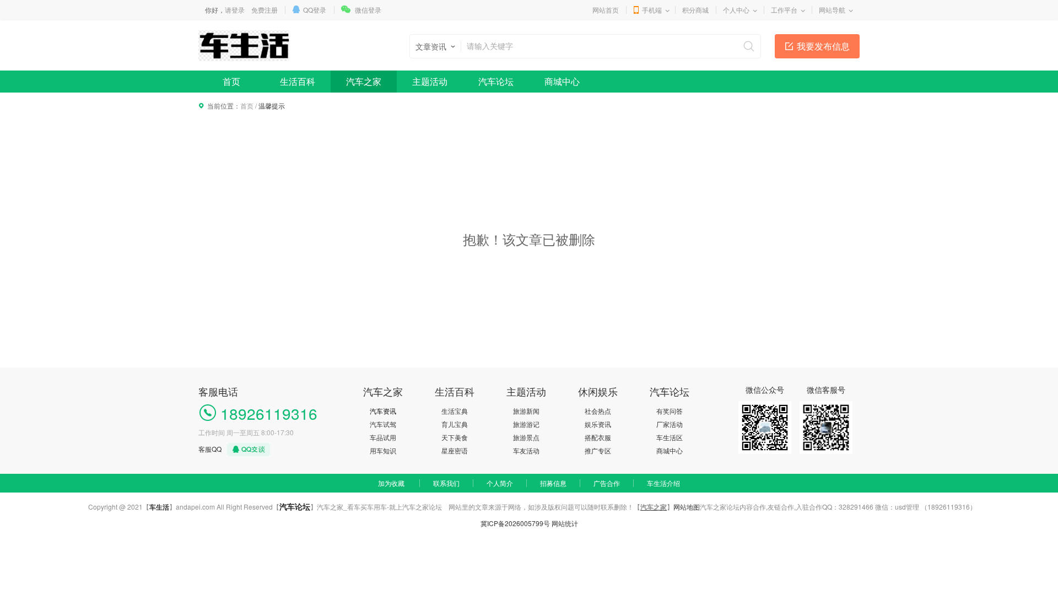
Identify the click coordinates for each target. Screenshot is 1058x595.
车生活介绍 (663, 483)
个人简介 (500, 483)
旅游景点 (526, 437)
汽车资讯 (383, 410)
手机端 (652, 9)
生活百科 (297, 81)
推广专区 (598, 450)
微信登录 (368, 9)
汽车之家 (363, 81)
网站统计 (565, 523)
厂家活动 (669, 424)
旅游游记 (526, 424)
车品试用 (383, 437)
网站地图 (686, 506)
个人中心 (736, 9)
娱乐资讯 (598, 424)
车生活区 (669, 437)
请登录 (235, 9)
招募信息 (553, 483)
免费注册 (264, 9)
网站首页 (605, 9)
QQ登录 (314, 9)
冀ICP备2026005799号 (515, 523)
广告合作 (606, 483)
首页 (231, 81)
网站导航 (832, 9)
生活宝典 (454, 410)
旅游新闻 (526, 410)
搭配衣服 (598, 437)
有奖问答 (669, 410)
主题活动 (429, 81)
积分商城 (695, 9)
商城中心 (562, 81)
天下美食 (454, 437)
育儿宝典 (454, 424)
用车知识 (383, 450)
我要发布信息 (823, 46)
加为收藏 (391, 483)
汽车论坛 (496, 81)
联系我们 (446, 483)
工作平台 (784, 9)
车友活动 (526, 450)
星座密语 (454, 450)
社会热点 (598, 410)
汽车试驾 (383, 424)
